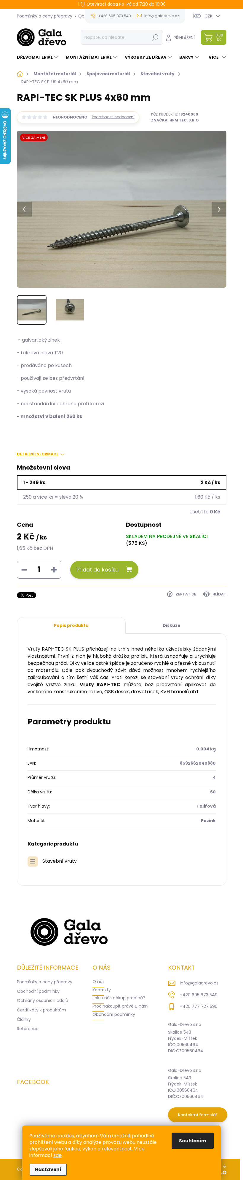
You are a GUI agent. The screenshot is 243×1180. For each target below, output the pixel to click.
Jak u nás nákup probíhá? (118, 998)
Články (24, 1019)
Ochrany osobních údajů (42, 1000)
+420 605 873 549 (199, 995)
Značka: (175, 120)
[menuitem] (38, 57)
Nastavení (48, 1169)
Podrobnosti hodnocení (113, 117)
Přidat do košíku (97, 569)
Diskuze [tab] (171, 625)
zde (57, 1155)
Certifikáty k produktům (41, 1010)
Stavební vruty (59, 861)
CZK (208, 16)
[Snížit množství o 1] (24, 569)
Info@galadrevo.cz (199, 983)
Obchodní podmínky (38, 991)
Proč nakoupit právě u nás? (120, 1006)
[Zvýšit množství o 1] (54, 569)
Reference (28, 1029)
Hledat (155, 37)
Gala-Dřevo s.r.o (184, 1024)
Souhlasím (192, 1140)
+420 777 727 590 (199, 1006)
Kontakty (101, 990)
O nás (98, 981)
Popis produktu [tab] (71, 625)
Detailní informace (37, 454)
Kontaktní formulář (197, 1115)
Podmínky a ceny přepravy (44, 16)
